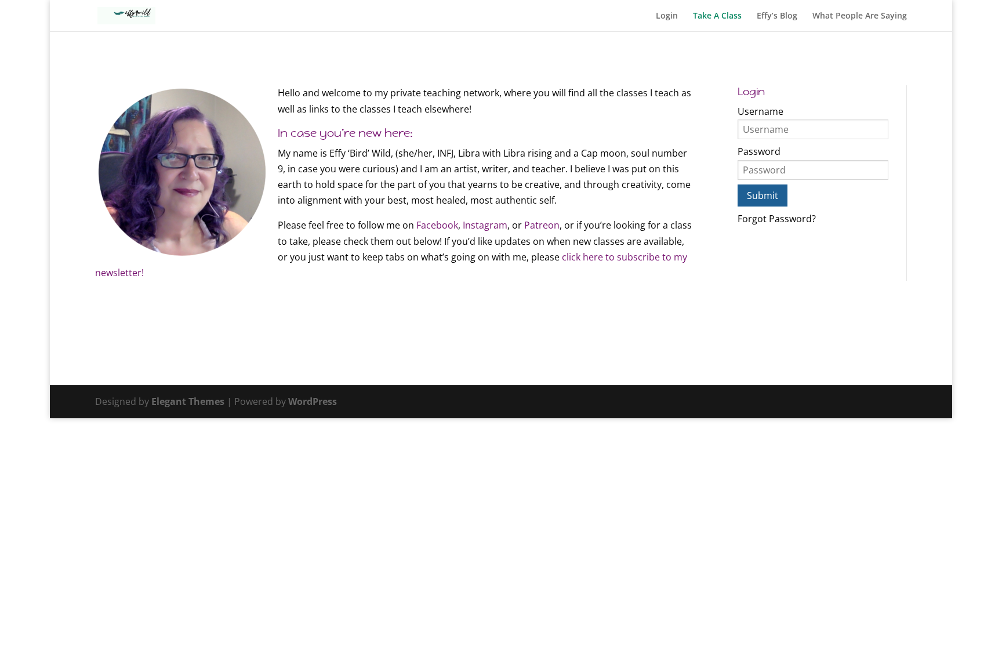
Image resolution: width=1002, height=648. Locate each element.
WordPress (312, 401)
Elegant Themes (187, 401)
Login (667, 16)
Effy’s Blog (777, 16)
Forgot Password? (777, 218)
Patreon (542, 225)
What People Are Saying (859, 16)
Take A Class (717, 16)
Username (760, 111)
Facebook (436, 225)
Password (759, 151)
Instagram (485, 225)
